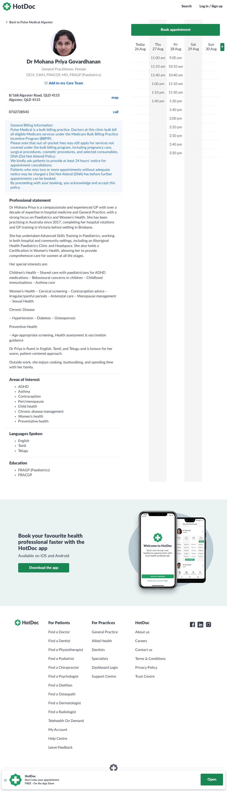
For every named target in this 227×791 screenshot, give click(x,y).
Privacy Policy (146, 667)
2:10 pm (175, 127)
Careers (141, 641)
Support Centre (104, 676)
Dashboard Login (105, 667)
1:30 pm (175, 101)
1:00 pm (158, 84)
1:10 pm (158, 92)
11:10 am (158, 66)
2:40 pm (175, 144)
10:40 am (175, 75)
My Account (57, 730)
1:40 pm (158, 101)
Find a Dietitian (60, 685)
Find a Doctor (59, 632)
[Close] (5, 780)
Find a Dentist (59, 641)
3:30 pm (175, 153)
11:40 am (158, 75)
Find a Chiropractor (63, 667)
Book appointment (175, 30)
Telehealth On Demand (66, 721)
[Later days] (222, 47)
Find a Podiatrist (61, 659)
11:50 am (175, 92)
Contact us (143, 650)
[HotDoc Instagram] (208, 624)
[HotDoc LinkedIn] (200, 624)
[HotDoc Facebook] (192, 624)
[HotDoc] (18, 6)
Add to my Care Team (66, 83)
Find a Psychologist (63, 676)
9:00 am (175, 58)
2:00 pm (175, 118)
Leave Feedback (60, 747)
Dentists (98, 650)
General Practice (105, 632)
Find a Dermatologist (64, 703)
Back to (31, 22)
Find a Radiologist (62, 712)
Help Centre (57, 738)
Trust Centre (145, 676)
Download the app (43, 568)
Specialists (100, 659)
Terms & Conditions (150, 659)
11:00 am (158, 58)
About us (142, 632)
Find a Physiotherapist (65, 650)
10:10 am (175, 66)
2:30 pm (175, 136)
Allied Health (102, 641)
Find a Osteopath (61, 694)
